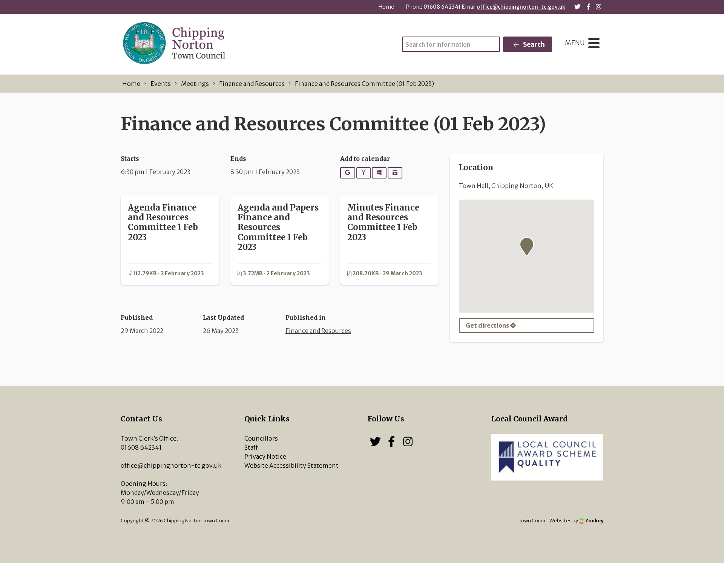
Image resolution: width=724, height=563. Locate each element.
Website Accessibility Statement (291, 465)
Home (386, 6)
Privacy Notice (265, 456)
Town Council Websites (545, 520)
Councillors (261, 438)
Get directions (488, 325)
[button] (527, 246)
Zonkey (593, 520)
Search (533, 44)
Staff (251, 447)
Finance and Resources (318, 330)
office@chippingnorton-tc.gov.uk (521, 6)
